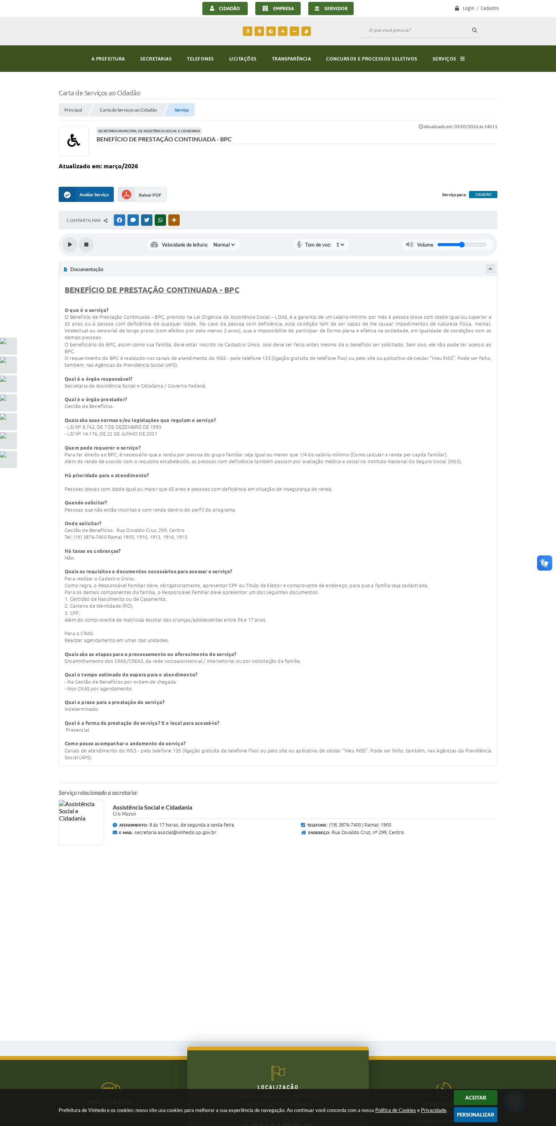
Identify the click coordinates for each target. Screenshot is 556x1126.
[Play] (70, 244)
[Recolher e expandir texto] (490, 268)
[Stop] (86, 244)
